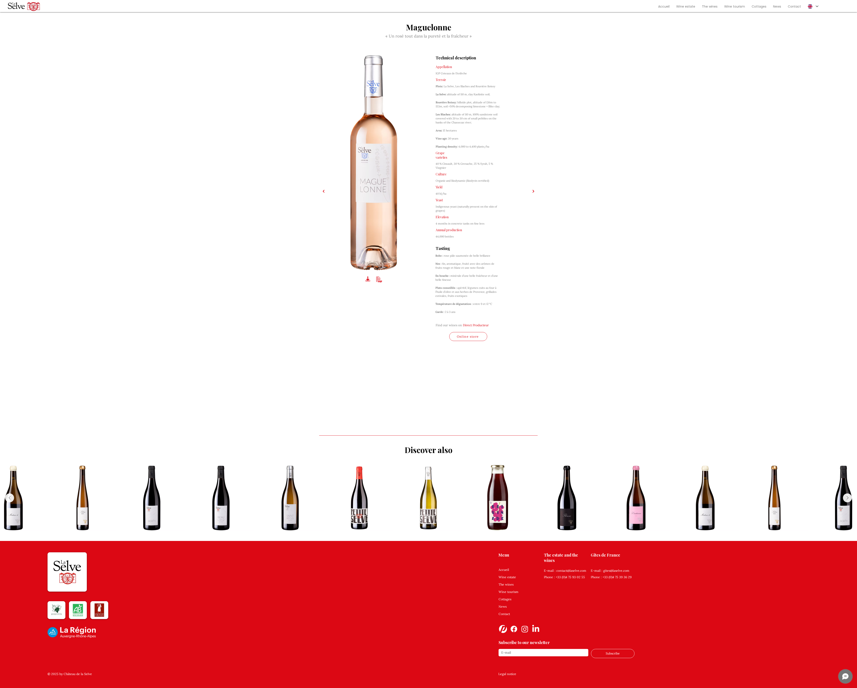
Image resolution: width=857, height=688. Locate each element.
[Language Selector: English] (812, 6)
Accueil (504, 570)
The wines (506, 584)
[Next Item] (847, 497)
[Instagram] (524, 629)
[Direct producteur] (503, 629)
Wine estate (507, 577)
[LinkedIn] (535, 629)
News (503, 607)
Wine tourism (508, 592)
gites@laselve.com (616, 571)
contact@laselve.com (571, 571)
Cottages (505, 599)
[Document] (367, 279)
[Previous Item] (9, 497)
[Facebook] (514, 629)
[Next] (323, 191)
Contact (504, 614)
